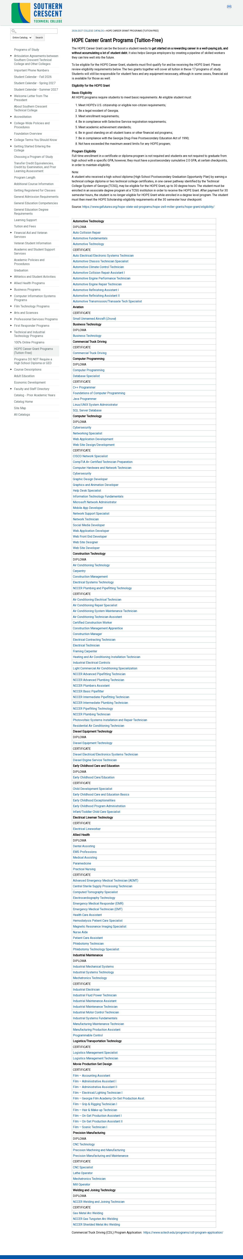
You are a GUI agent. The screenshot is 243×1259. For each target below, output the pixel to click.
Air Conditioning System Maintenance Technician (105, 611)
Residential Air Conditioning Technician (98, 726)
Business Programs (27, 289)
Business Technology (87, 336)
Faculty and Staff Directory (31, 389)
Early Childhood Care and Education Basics (101, 794)
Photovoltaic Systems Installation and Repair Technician (110, 720)
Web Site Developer (86, 548)
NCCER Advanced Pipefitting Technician (99, 674)
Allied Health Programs (29, 283)
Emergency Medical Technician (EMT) (97, 909)
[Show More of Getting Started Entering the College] (11, 146)
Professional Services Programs (36, 319)
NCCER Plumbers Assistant (91, 685)
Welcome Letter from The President (31, 98)
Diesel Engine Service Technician (95, 760)
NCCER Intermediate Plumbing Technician (100, 703)
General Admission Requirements (36, 196)
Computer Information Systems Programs (35, 298)
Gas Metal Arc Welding (88, 1213)
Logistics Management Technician (95, 1058)
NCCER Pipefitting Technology (93, 708)
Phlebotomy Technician (88, 943)
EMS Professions (85, 852)
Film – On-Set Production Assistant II (98, 1121)
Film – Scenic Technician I (90, 1127)
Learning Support (25, 220)
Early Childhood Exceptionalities (94, 800)
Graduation (21, 270)
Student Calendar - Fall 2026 (33, 77)
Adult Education (24, 376)
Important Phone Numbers (31, 70)
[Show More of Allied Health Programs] (11, 283)
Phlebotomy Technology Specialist (96, 949)
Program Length (24, 177)
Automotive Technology (88, 244)
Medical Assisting (85, 857)
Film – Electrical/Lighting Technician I (97, 1093)
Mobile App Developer (88, 508)
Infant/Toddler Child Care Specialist (96, 812)
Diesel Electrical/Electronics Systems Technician (105, 754)
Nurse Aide (80, 932)
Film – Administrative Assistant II (95, 1087)
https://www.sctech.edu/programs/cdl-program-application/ (183, 1232)
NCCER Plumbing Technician (91, 714)
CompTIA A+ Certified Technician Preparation (103, 462)
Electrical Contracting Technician (94, 639)
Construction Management (90, 576)
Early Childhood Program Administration (99, 806)
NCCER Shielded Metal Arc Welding (96, 1224)
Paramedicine (82, 863)
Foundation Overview (28, 133)
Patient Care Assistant (88, 938)
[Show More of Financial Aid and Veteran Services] (11, 232)
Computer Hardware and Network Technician (102, 468)
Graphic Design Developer (90, 479)
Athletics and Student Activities (35, 276)
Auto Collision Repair (87, 232)
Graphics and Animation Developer (95, 485)
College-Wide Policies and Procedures (32, 125)
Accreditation (23, 117)
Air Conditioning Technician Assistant (97, 617)
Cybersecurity (82, 427)
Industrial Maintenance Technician (95, 1006)
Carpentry (79, 571)
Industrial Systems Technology (93, 972)
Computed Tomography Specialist (95, 892)
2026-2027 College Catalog (88, 30)
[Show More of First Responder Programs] (11, 325)
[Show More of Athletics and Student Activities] (11, 276)
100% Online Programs (29, 342)
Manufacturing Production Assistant (96, 1029)
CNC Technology (84, 1144)
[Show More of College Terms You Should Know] (11, 140)
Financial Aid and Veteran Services (30, 235)
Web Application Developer (91, 531)
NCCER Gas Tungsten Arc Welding (95, 1219)
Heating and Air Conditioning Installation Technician (106, 657)
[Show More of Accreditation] (11, 116)
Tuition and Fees (25, 226)
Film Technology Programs (32, 306)
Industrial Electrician (86, 989)
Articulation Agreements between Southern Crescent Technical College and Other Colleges (36, 60)
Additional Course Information (34, 184)
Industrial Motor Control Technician (96, 1012)
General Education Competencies (36, 203)
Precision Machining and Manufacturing (99, 1150)
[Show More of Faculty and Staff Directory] (11, 389)
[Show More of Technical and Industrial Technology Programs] (11, 332)
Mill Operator (81, 1184)
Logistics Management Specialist (95, 1052)
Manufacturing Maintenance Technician (98, 1024)
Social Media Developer (89, 525)
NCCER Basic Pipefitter (88, 691)
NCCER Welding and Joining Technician (99, 1202)
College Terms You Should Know (35, 140)
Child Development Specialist (92, 789)
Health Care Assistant (87, 915)
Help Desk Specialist (87, 490)
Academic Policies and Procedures (29, 262)
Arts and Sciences (26, 313)
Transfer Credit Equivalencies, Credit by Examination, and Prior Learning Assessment (35, 167)
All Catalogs (22, 414)
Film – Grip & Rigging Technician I (95, 1104)
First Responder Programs (31, 325)
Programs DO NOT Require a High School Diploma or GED (33, 361)
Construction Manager (87, 634)
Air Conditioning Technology (91, 565)
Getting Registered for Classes (34, 190)
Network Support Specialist (91, 513)
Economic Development (30, 382)
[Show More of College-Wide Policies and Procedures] (11, 123)
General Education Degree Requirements (31, 211)
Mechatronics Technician (89, 1179)
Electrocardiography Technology (94, 898)
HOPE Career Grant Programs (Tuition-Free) (33, 351)
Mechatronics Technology (90, 978)
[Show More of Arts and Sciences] (11, 312)
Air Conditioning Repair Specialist (95, 605)
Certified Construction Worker (93, 622)
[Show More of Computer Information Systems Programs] (11, 296)
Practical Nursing (84, 869)
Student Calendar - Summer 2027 (36, 89)
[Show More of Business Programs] (11, 289)
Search (39, 37)
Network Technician (86, 519)
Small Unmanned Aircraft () (95, 318)
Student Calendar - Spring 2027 (34, 83)
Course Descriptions (27, 369)
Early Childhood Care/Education (93, 777)
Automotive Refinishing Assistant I (96, 290)
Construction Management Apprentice (98, 628)
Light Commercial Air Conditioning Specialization (105, 668)
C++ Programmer (84, 387)
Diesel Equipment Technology (92, 743)
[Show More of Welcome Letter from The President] (11, 96)
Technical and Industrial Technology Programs (29, 334)
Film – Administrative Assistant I (94, 1081)
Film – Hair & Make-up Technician (95, 1110)
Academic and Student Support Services (34, 251)
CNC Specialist (83, 1167)
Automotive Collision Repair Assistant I (99, 272)
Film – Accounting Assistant (91, 1075)
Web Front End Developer (90, 536)
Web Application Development (93, 439)
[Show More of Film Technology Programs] (11, 306)
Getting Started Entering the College (32, 148)
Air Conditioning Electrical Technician (97, 599)
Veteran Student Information (32, 243)
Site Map (20, 408)
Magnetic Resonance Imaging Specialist (99, 926)
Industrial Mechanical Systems (93, 966)
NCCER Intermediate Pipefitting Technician (101, 697)
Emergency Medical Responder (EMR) (98, 903)
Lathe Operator (83, 1173)
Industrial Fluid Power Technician (95, 995)
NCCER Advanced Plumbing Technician (98, 680)
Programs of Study (26, 49)
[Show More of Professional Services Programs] (11, 319)
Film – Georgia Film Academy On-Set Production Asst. (109, 1098)
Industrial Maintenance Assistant (94, 1001)
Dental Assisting (84, 846)
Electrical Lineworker (87, 829)
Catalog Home (23, 401)
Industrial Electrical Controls (92, 662)
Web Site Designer (85, 542)
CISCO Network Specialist (90, 456)
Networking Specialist (87, 433)
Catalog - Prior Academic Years (34, 395)
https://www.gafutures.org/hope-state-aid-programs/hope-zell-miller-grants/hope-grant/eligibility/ (148, 207)
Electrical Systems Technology (93, 582)
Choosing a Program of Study (33, 157)
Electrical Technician (86, 645)
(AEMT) (105, 880)
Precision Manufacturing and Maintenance (100, 1156)
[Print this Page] (230, 7)
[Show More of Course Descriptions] (11, 369)
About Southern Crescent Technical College (30, 108)
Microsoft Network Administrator (95, 502)
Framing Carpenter (85, 651)
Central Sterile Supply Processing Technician (102, 886)
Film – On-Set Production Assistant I (97, 1115)
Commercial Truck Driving (90, 353)
